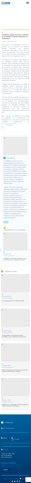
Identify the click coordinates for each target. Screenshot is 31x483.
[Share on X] (4, 127)
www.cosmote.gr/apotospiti (9, 123)
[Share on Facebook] (7, 127)
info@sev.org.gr (8, 457)
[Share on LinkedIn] (10, 127)
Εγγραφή (5, 469)
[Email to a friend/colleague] (13, 127)
